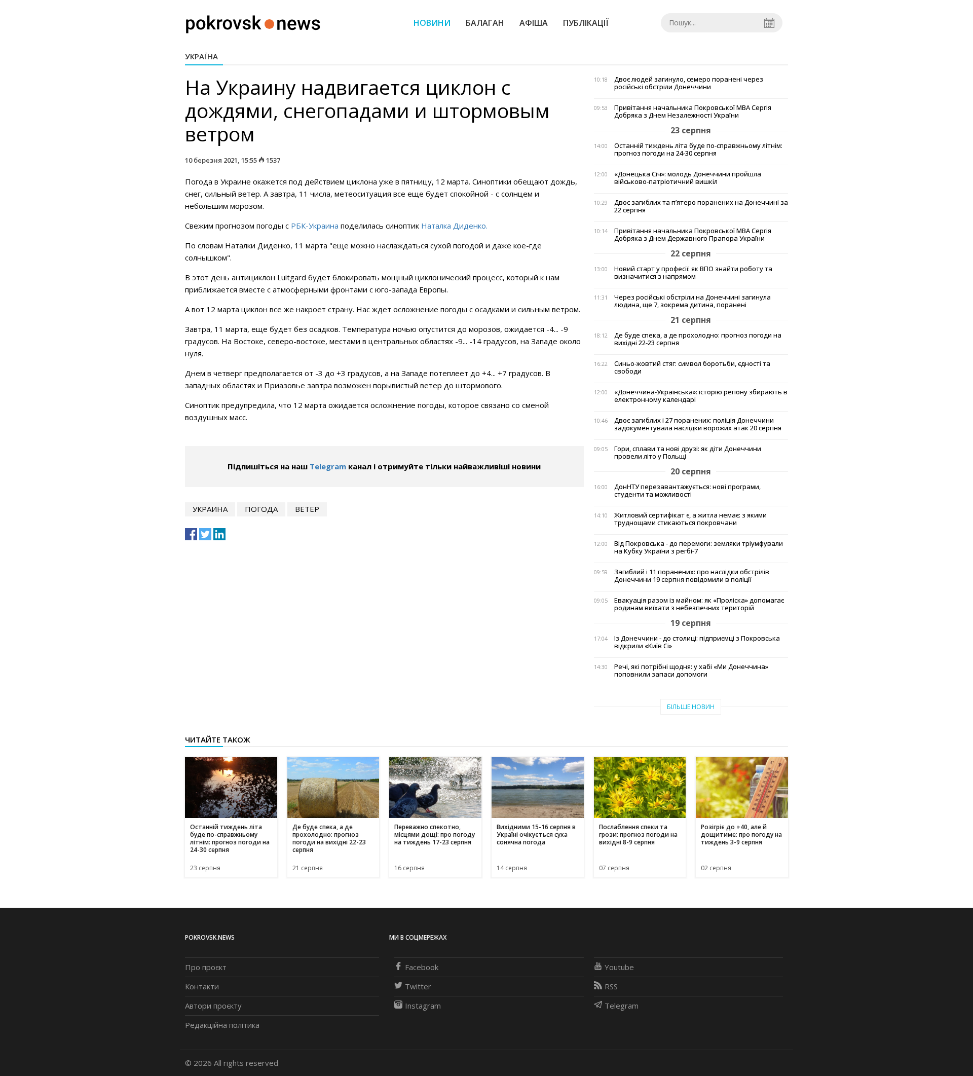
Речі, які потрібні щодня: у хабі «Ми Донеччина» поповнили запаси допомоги (691, 670)
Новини (432, 22)
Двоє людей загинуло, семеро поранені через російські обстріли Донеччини (688, 83)
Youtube (619, 967)
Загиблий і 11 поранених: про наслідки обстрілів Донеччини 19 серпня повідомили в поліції (691, 575)
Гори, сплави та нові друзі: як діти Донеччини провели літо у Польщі (687, 452)
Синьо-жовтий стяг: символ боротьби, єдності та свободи (692, 367)
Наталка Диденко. (454, 225)
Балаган (485, 22)
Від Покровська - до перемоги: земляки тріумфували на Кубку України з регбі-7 (698, 547)
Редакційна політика (222, 1025)
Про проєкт (206, 967)
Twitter (418, 986)
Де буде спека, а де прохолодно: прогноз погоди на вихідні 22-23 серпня (697, 339)
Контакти (202, 986)
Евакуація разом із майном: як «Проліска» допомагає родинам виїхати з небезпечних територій (699, 604)
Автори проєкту (213, 1005)
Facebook (421, 967)
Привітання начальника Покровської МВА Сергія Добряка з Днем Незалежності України (692, 111)
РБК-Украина (315, 225)
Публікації (586, 22)
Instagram (423, 1005)
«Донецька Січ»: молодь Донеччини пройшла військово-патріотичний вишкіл (687, 177)
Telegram (328, 466)
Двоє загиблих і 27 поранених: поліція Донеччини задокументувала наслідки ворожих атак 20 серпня (697, 424)
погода (261, 509)
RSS (611, 986)
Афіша (533, 22)
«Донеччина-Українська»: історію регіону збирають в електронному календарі (701, 395)
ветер (307, 509)
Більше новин (691, 706)
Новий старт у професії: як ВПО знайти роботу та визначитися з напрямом (693, 272)
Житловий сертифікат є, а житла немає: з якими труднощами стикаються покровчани (690, 519)
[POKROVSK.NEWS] (253, 22)
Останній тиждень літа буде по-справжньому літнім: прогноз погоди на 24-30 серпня (698, 149)
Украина (210, 509)
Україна (201, 56)
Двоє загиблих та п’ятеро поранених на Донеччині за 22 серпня (701, 206)
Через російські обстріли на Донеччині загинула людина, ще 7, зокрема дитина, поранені (692, 301)
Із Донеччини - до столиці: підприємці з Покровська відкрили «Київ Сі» (697, 642)
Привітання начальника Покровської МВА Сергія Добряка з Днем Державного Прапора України (692, 234)
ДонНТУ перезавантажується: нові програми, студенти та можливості (687, 490)
